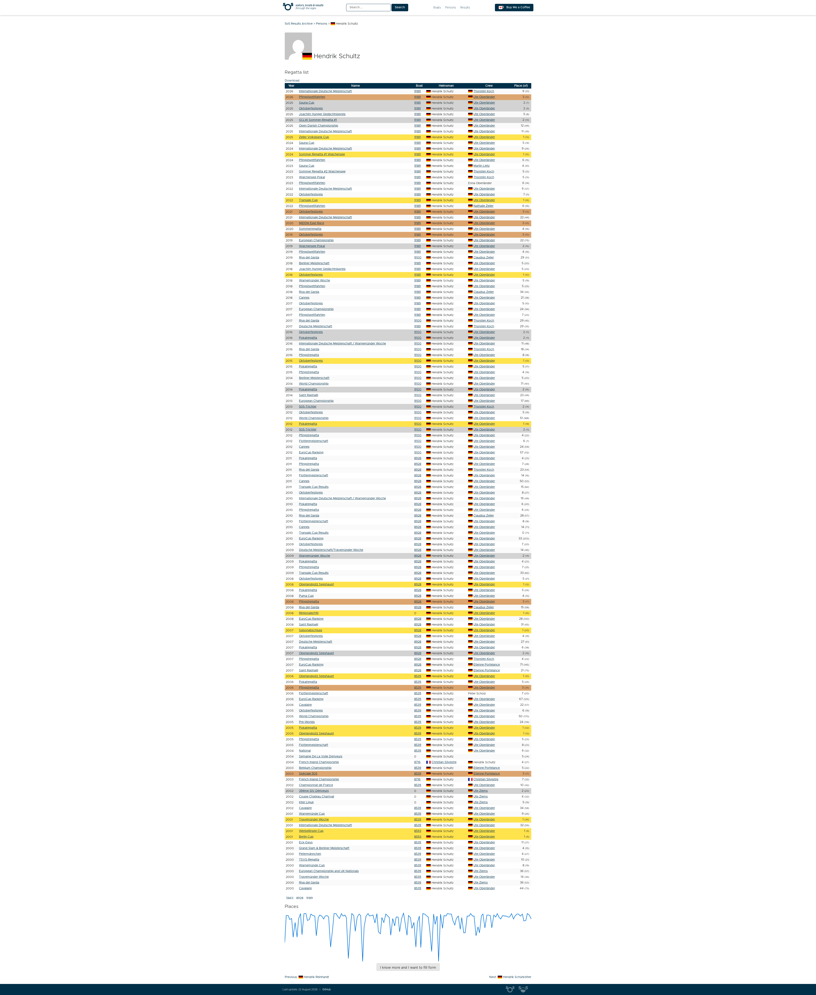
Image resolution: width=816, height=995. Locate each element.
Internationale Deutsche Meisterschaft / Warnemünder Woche (342, 343)
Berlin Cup (306, 836)
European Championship (316, 240)
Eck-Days (306, 842)
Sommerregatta (310, 228)
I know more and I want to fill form (408, 967)
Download (292, 80)
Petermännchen (310, 853)
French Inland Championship (319, 762)
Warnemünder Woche (314, 280)
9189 (417, 91)
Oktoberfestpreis (311, 108)
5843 (289, 898)
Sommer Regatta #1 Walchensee (322, 154)
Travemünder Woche (314, 819)
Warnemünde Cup (312, 813)
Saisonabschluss (310, 630)
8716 (417, 762)
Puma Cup (306, 595)
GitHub (326, 989)
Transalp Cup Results (314, 487)
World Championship (314, 383)
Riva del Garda (309, 257)
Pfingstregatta (309, 355)
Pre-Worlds (307, 722)
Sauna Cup (306, 102)
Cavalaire (305, 704)
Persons (450, 7)
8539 (417, 676)
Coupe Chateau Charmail (316, 796)
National (305, 750)
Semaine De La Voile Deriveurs (320, 756)
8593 (417, 831)
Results (465, 7)
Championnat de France (316, 785)
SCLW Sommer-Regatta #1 (318, 120)
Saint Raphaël (308, 395)
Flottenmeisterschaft (313, 441)
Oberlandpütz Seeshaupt (316, 584)
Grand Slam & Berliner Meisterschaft (324, 848)
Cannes (304, 297)
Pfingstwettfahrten (312, 97)
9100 (417, 257)
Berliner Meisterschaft (314, 263)
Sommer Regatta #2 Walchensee (322, 171)
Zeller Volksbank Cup (314, 137)
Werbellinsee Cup (311, 831)
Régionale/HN (309, 613)
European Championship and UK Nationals (329, 871)
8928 (417, 458)
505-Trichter (307, 406)
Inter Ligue (306, 802)
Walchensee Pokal (312, 177)
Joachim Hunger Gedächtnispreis (322, 114)
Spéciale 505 (308, 773)
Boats (437, 7)
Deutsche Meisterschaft (315, 326)
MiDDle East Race (311, 223)
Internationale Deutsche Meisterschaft (325, 91)
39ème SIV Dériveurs (314, 790)
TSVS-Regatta (309, 859)
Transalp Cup (308, 200)
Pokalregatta (308, 337)
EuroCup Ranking (311, 452)
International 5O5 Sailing (512, 989)
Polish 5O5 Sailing (524, 989)
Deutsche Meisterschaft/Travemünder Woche (331, 550)
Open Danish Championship (318, 125)
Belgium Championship (315, 767)
